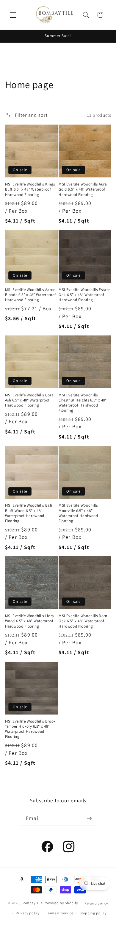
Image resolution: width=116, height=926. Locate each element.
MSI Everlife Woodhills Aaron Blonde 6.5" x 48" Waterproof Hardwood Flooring (30, 294)
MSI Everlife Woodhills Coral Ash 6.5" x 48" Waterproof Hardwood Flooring (30, 400)
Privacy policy (28, 913)
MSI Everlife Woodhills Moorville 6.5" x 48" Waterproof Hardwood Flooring (78, 513)
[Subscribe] (89, 818)
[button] (13, 14)
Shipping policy (93, 913)
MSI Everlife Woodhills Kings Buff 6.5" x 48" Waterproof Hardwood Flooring (30, 189)
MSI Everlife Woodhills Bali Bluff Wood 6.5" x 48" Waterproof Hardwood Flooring (28, 513)
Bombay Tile (32, 903)
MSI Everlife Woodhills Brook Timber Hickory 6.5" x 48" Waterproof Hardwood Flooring (30, 729)
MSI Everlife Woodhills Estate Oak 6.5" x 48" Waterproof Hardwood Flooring (84, 294)
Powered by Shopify (61, 903)
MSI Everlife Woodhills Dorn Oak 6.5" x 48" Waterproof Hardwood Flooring (83, 620)
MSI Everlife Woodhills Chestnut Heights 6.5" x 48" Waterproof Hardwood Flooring (83, 403)
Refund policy (96, 903)
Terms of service (59, 913)
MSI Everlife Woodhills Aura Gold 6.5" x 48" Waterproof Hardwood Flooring (83, 189)
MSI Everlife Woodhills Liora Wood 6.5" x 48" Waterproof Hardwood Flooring (29, 620)
